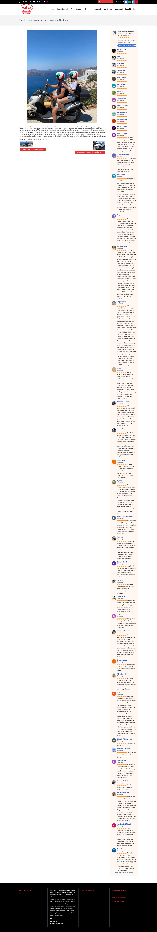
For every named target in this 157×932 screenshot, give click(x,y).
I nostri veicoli (62, 9)
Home (52, 9)
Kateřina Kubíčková (124, 824)
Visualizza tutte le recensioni (124, 873)
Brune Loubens (122, 105)
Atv (72, 9)
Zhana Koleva (122, 660)
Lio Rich (120, 580)
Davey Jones (121, 429)
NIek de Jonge (122, 133)
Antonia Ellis (121, 84)
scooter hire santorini (118, 901)
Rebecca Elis (121, 49)
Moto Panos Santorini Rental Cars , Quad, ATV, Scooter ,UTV (125, 33)
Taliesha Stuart (122, 112)
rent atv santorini (86, 893)
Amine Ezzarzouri (123, 792)
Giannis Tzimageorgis (124, 739)
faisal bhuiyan (122, 119)
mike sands (121, 174)
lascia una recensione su (127, 45)
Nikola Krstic (121, 596)
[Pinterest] (136, 2)
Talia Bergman (122, 849)
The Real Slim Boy (123, 748)
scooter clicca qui (99, 136)
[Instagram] (133, 2)
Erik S (119, 368)
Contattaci (118, 9)
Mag (118, 215)
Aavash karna (122, 126)
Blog (135, 9)
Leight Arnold (121, 302)
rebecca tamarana (123, 154)
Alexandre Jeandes (123, 402)
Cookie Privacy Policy (25, 890)
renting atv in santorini (87, 890)
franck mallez (121, 460)
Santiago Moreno (123, 631)
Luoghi (128, 9)
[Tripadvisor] (129, 2)
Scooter (79, 9)
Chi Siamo (107, 9)
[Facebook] (126, 2)
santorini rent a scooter (119, 897)
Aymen (119, 481)
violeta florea (121, 70)
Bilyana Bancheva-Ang (125, 516)
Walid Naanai (121, 98)
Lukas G (120, 615)
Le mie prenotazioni (105, 2)
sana (118, 56)
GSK (118, 692)
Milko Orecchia (122, 674)
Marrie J (120, 91)
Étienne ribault (122, 562)
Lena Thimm (121, 760)
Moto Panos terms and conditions (28, 894)
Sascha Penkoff (122, 781)
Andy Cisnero (122, 246)
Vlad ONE (120, 63)
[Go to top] (154, 929)
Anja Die (120, 537)
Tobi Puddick (121, 77)
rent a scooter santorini (119, 890)
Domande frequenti (93, 9)
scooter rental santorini (118, 894)
